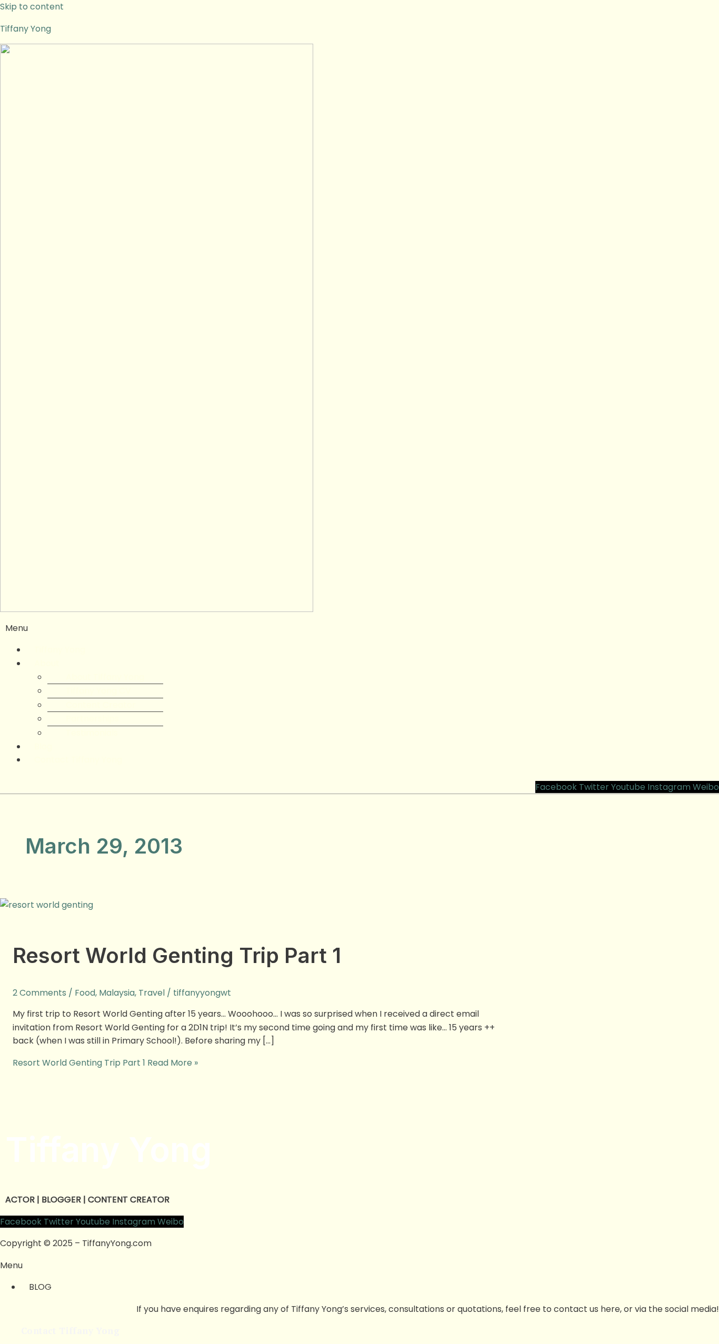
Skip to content (32, 7)
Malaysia (117, 993)
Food (85, 993)
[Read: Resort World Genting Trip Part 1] (46, 905)
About (46, 663)
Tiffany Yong (25, 29)
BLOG (40, 1287)
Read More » (105, 1063)
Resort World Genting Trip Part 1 (177, 955)
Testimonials (92, 733)
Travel (151, 993)
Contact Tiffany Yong (78, 760)
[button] (359, 628)
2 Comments (39, 993)
